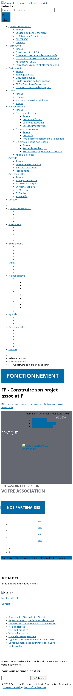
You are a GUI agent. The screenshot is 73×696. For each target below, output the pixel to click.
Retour (19, 29)
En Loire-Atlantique (26, 183)
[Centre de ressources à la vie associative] (25, 3)
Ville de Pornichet (18, 629)
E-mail (18, 413)
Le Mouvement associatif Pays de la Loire (32, 642)
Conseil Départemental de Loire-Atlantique (32, 623)
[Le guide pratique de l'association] (36, 464)
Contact (13, 199)
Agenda (13, 157)
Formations (15, 45)
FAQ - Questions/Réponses (31, 84)
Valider (6, 15)
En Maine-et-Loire (25, 186)
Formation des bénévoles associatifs (36, 55)
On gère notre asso (27, 129)
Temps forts (22, 170)
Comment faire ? (32, 119)
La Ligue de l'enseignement (31, 32)
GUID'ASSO (22, 39)
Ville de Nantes (17, 626)
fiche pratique (39, 420)
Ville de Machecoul (19, 633)
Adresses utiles (17, 174)
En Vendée (21, 196)
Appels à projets (25, 154)
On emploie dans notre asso (32, 141)
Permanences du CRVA (28, 164)
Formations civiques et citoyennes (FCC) (38, 64)
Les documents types (35, 125)
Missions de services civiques (32, 100)
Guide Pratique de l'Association (33, 81)
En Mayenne (22, 190)
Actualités (28, 135)
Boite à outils (16, 68)
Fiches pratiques (25, 74)
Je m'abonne (38, 678)
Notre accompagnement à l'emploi (42, 151)
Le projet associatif (33, 122)
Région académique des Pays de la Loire (31, 620)
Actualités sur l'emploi (35, 148)
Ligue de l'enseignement (22, 636)
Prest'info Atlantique (35, 687)
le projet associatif (42, 426)
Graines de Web (12, 687)
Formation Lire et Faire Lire (31, 52)
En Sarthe (21, 193)
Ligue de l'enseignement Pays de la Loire (32, 639)
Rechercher (7, 6)
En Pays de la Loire (26, 180)
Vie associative (17, 106)
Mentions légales (10, 598)
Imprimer (7, 413)
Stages (19, 103)
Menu (6, 20)
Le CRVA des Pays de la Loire (32, 36)
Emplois (20, 97)
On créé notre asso (26, 113)
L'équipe (20, 42)
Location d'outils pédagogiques (33, 87)
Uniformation (16, 646)
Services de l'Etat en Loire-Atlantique (29, 617)
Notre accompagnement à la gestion (43, 138)
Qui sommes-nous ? (20, 26)
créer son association (44, 423)
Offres (12, 90)
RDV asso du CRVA (26, 167)
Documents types (25, 77)
